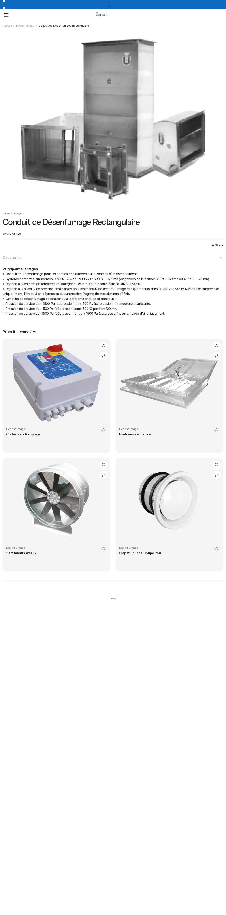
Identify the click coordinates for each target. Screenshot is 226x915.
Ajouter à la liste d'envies (103, 429)
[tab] (113, 258)
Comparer (103, 356)
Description (13, 257)
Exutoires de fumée (135, 434)
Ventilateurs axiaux (21, 553)
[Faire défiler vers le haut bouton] (219, 895)
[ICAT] (116, 15)
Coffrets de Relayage (23, 434)
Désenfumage (25, 25)
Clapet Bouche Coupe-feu (140, 553)
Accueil (7, 25)
